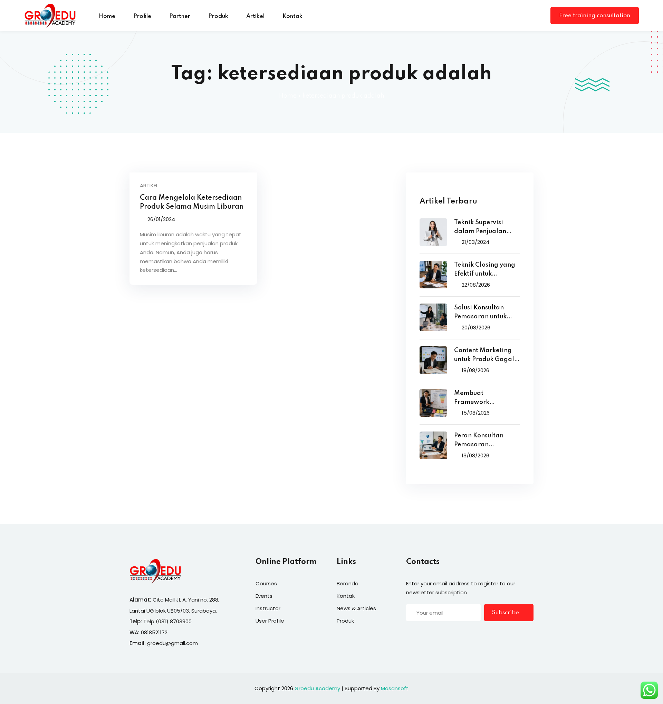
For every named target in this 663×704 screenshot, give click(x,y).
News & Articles (356, 608)
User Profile (270, 620)
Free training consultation (594, 16)
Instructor (268, 608)
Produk (218, 16)
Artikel (255, 16)
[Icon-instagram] (437, 634)
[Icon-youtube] (451, 634)
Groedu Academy (317, 688)
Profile (142, 16)
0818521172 (154, 632)
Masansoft (395, 688)
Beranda (347, 583)
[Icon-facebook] (409, 634)
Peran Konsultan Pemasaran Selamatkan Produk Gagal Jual (484, 441)
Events (264, 595)
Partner (179, 16)
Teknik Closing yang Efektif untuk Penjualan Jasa (484, 270)
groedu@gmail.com (172, 643)
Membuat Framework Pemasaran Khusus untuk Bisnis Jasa (482, 398)
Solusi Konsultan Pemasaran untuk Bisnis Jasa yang (480, 313)
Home (107, 16)
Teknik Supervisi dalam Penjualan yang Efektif (480, 227)
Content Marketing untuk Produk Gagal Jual (484, 355)
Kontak (292, 16)
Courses (266, 583)
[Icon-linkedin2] (423, 634)
